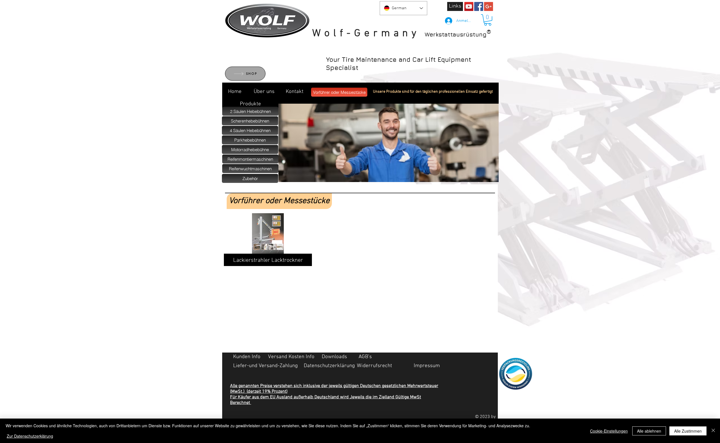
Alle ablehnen (649, 431)
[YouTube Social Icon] (468, 6)
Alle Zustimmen (688, 431)
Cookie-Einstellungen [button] (609, 431)
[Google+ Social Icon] (488, 6)
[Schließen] (713, 431)
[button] (487, 20)
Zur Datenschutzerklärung (30, 436)
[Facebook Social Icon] (478, 6)
